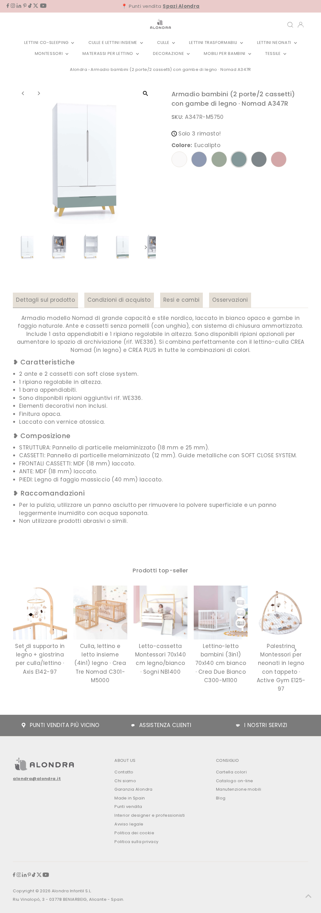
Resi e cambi (181, 300)
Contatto (123, 772)
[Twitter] (35, 6)
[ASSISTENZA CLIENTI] (133, 725)
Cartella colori (231, 772)
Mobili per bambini (225, 53)
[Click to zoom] (146, 93)
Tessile (273, 53)
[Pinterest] (25, 6)
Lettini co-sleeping (47, 42)
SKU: (177, 117)
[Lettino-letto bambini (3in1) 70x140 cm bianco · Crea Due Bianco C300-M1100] (221, 613)
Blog (221, 798)
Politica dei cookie (134, 833)
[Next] (38, 93)
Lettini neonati (274, 42)
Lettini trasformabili (213, 42)
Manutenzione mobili (238, 789)
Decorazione (169, 53)
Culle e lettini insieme (113, 42)
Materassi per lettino (108, 53)
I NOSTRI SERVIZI (265, 725)
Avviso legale (129, 824)
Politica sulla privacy (136, 842)
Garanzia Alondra (133, 789)
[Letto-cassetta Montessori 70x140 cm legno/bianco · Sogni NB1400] (160, 613)
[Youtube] (43, 6)
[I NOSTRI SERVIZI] (238, 725)
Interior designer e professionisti (149, 815)
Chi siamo (125, 781)
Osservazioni (230, 300)
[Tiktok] (30, 6)
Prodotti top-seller (160, 570)
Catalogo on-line (234, 781)
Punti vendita (128, 806)
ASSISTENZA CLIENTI (165, 725)
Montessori (49, 53)
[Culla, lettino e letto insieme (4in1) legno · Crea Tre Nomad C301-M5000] (100, 613)
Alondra (78, 69)
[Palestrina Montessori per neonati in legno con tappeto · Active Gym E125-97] (281, 613)
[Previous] (23, 93)
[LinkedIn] (19, 6)
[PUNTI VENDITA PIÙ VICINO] (23, 725)
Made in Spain (129, 798)
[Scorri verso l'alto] (308, 895)
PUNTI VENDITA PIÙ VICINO (65, 725)
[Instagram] (13, 6)
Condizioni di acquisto (118, 300)
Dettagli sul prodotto (45, 300)
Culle (164, 42)
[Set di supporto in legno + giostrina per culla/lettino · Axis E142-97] (40, 613)
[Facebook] (8, 6)
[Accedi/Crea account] (300, 25)
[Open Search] (290, 25)
